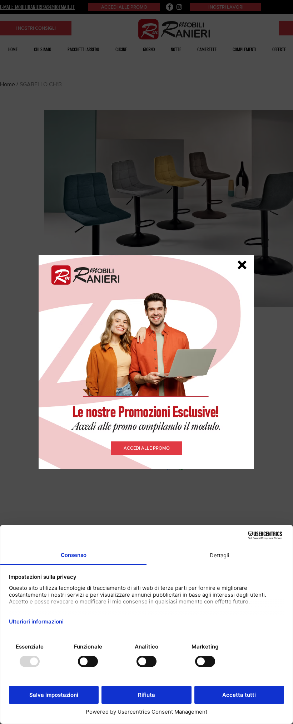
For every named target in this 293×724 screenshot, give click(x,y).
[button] (242, 265)
